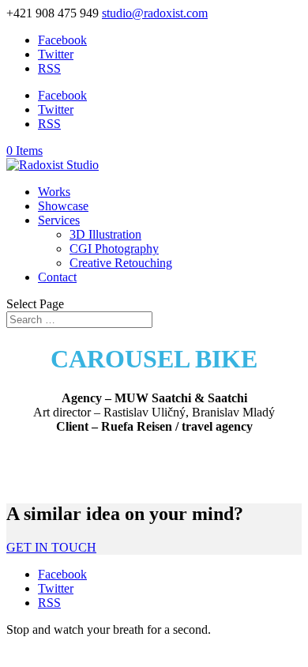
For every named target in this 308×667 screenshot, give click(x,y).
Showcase (63, 206)
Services (59, 220)
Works (54, 191)
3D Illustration (105, 234)
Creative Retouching (120, 262)
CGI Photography (114, 248)
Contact (57, 277)
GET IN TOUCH (51, 547)
